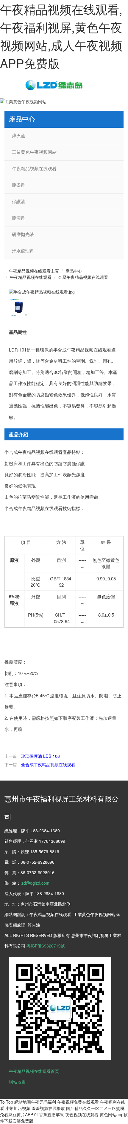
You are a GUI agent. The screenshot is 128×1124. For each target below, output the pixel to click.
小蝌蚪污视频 (17, 1108)
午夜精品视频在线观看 (34, 168)
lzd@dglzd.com (35, 883)
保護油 (18, 201)
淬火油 (18, 135)
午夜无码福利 (43, 1102)
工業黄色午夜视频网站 (34, 152)
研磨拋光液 (23, 234)
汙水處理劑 (23, 251)
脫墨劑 (18, 185)
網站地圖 (17, 1082)
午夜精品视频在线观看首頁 (34, 1071)
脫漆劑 (18, 218)
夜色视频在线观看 (82, 1114)
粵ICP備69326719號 (45, 946)
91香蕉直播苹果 (49, 1114)
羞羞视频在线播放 (48, 1108)
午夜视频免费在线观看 (78, 1102)
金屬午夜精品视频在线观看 (83, 277)
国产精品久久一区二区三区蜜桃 (95, 1108)
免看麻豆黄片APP (16, 1114)
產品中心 (73, 271)
